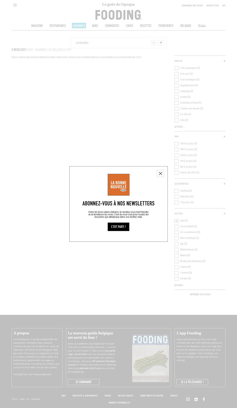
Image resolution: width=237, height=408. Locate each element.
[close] (160, 173)
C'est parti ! (118, 227)
